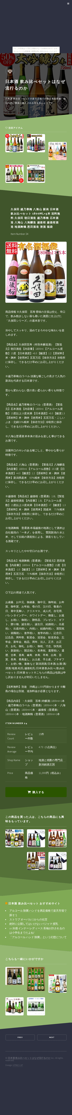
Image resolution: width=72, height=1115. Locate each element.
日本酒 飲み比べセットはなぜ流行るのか (29, 1057)
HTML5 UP (18, 1065)
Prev (20, 1037)
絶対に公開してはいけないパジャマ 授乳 (33, 923)
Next (52, 1037)
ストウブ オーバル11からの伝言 (28, 919)
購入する (38, 792)
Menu (67, 3)
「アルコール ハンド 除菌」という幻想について (38, 937)
